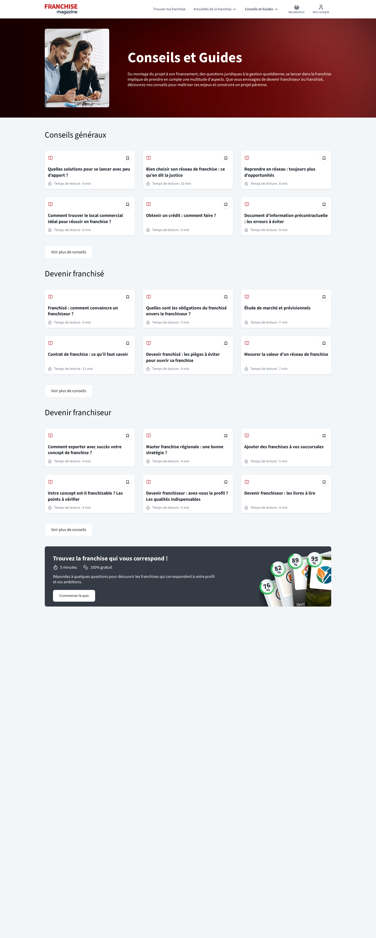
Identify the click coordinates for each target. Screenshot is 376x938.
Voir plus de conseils (68, 252)
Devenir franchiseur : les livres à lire (279, 493)
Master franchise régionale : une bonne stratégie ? (184, 450)
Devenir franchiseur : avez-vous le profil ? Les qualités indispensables (187, 496)
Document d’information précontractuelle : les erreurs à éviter (286, 218)
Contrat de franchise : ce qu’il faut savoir (88, 354)
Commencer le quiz (74, 595)
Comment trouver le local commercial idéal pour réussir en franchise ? (85, 218)
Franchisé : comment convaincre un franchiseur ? (83, 311)
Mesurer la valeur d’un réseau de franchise (286, 354)
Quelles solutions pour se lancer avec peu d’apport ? (89, 172)
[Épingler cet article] (128, 158)
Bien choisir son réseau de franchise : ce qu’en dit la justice (185, 172)
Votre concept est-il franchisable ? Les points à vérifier (85, 496)
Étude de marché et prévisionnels (277, 308)
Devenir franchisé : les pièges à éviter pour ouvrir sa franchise (183, 357)
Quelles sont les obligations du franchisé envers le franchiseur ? (186, 311)
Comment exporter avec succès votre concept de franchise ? (84, 450)
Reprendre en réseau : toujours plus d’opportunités (279, 172)
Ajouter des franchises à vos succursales (284, 447)
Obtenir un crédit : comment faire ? (181, 215)
